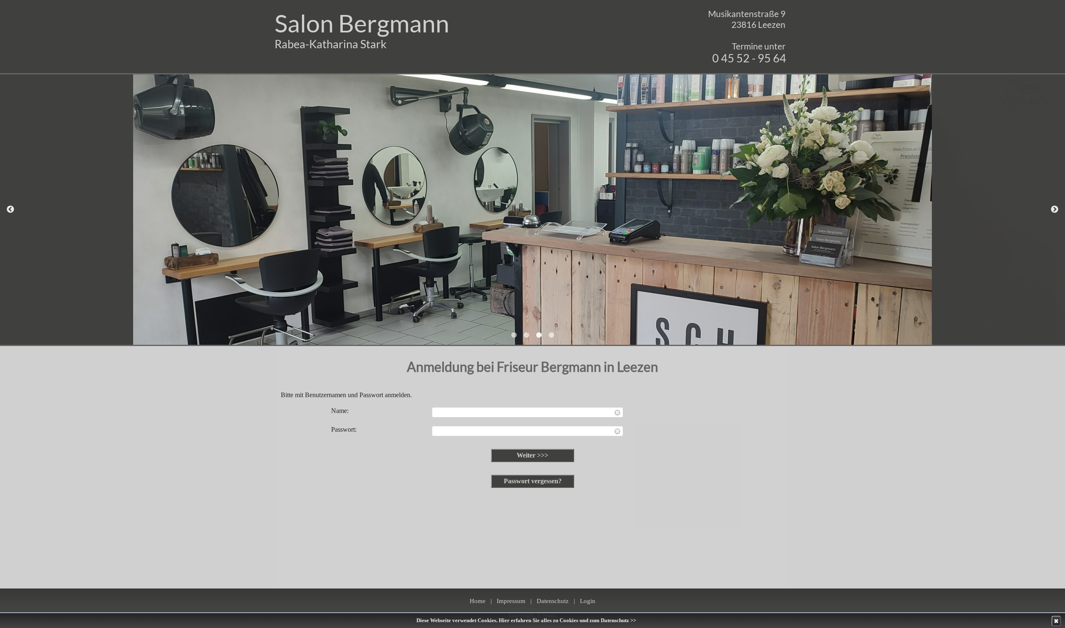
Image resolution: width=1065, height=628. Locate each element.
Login (587, 601)
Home (477, 601)
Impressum (511, 601)
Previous (10, 209)
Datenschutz (553, 601)
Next (1054, 209)
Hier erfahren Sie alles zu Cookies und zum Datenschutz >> (567, 620)
